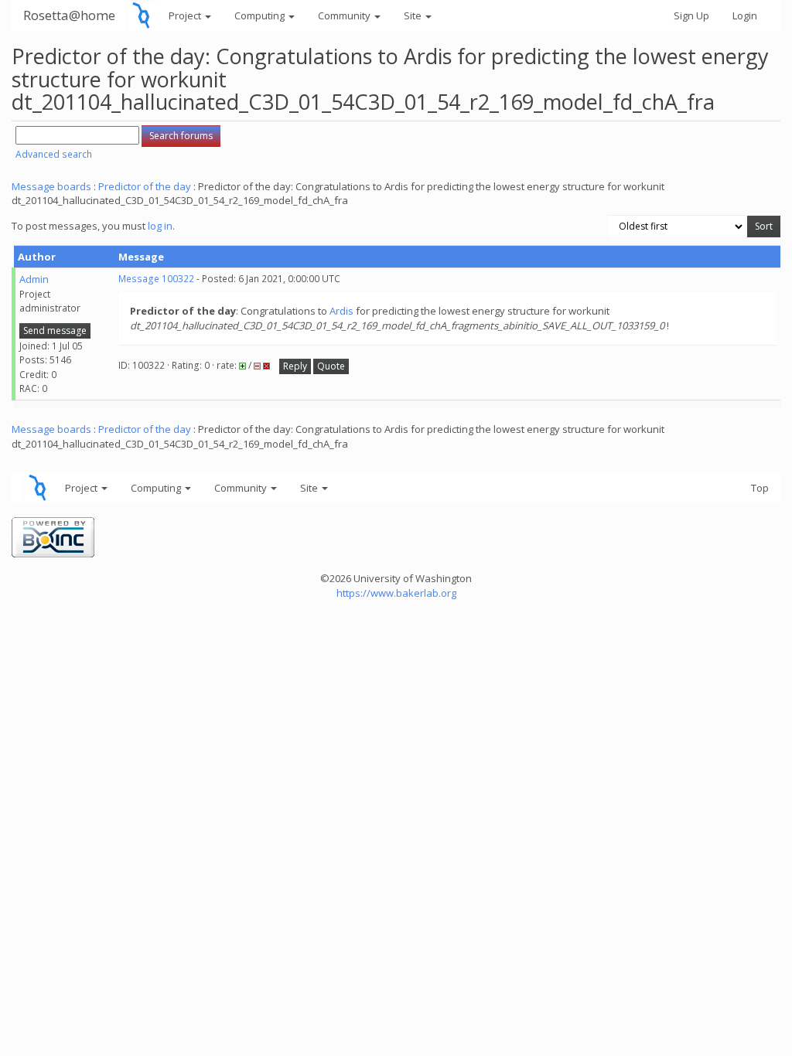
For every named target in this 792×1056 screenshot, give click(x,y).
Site (414, 15)
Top (760, 488)
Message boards (51, 186)
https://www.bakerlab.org (396, 593)
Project (186, 15)
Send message (55, 330)
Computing (260, 15)
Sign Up (691, 15)
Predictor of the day (144, 186)
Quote (331, 366)
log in (160, 226)
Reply (295, 366)
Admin (34, 279)
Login (744, 15)
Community (345, 15)
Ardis (341, 311)
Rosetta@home (69, 15)
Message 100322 (156, 278)
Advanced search (53, 154)
